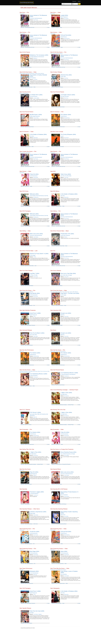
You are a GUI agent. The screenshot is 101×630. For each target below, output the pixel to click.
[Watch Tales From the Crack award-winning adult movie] (25, 616)
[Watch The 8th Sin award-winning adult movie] (25, 536)
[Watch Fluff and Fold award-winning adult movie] (55, 40)
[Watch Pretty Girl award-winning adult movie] (25, 179)
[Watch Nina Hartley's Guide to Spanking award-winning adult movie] (55, 517)
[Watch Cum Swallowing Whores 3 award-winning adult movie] (55, 378)
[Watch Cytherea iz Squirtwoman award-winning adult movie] (25, 517)
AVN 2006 (22, 27)
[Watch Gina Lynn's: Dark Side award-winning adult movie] (55, 278)
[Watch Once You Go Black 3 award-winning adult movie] (25, 338)
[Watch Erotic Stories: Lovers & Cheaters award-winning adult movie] (55, 576)
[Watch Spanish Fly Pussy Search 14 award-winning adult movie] (25, 258)
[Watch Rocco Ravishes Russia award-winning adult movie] (55, 457)
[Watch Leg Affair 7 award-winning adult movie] (25, 278)
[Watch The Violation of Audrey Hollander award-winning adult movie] (25, 80)
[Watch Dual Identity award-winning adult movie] (25, 298)
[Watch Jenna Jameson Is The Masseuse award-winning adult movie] (25, 20)
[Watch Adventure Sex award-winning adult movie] (55, 80)
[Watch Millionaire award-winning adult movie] (25, 199)
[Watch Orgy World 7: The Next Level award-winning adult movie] (55, 298)
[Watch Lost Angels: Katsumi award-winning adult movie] (55, 100)
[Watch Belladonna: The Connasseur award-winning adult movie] (25, 60)
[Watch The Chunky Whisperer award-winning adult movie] (55, 139)
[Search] (79, 4)
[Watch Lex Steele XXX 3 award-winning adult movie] (25, 100)
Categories (74, 1)
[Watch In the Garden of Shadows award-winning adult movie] (25, 139)
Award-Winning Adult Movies (26, 2)
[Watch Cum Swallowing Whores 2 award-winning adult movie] (25, 379)
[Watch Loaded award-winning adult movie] (55, 20)
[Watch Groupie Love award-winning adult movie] (55, 318)
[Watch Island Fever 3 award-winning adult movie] (25, 318)
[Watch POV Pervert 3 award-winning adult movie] (25, 417)
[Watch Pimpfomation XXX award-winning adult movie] (55, 239)
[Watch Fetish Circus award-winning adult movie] (55, 179)
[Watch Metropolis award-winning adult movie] (25, 576)
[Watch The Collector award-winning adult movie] (55, 119)
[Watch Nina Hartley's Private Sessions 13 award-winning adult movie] (55, 497)
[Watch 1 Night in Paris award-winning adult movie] (55, 397)
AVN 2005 (53, 27)
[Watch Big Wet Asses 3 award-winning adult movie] (25, 119)
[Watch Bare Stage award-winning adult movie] (25, 556)
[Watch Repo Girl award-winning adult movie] (25, 477)
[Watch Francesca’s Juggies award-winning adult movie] (25, 497)
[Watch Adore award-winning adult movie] (55, 556)
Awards (79, 1)
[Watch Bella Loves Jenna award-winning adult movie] (25, 239)
